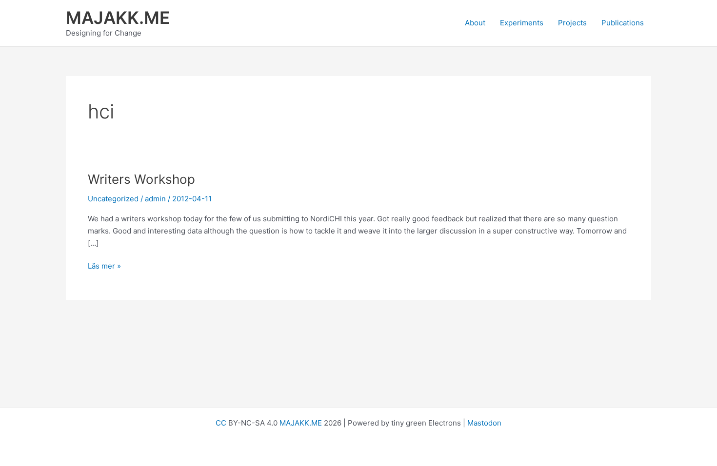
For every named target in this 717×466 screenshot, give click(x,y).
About (475, 22)
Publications (622, 22)
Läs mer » (104, 266)
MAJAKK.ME (118, 17)
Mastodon (484, 422)
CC (221, 422)
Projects (572, 22)
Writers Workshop (141, 179)
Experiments (521, 22)
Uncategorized (113, 198)
